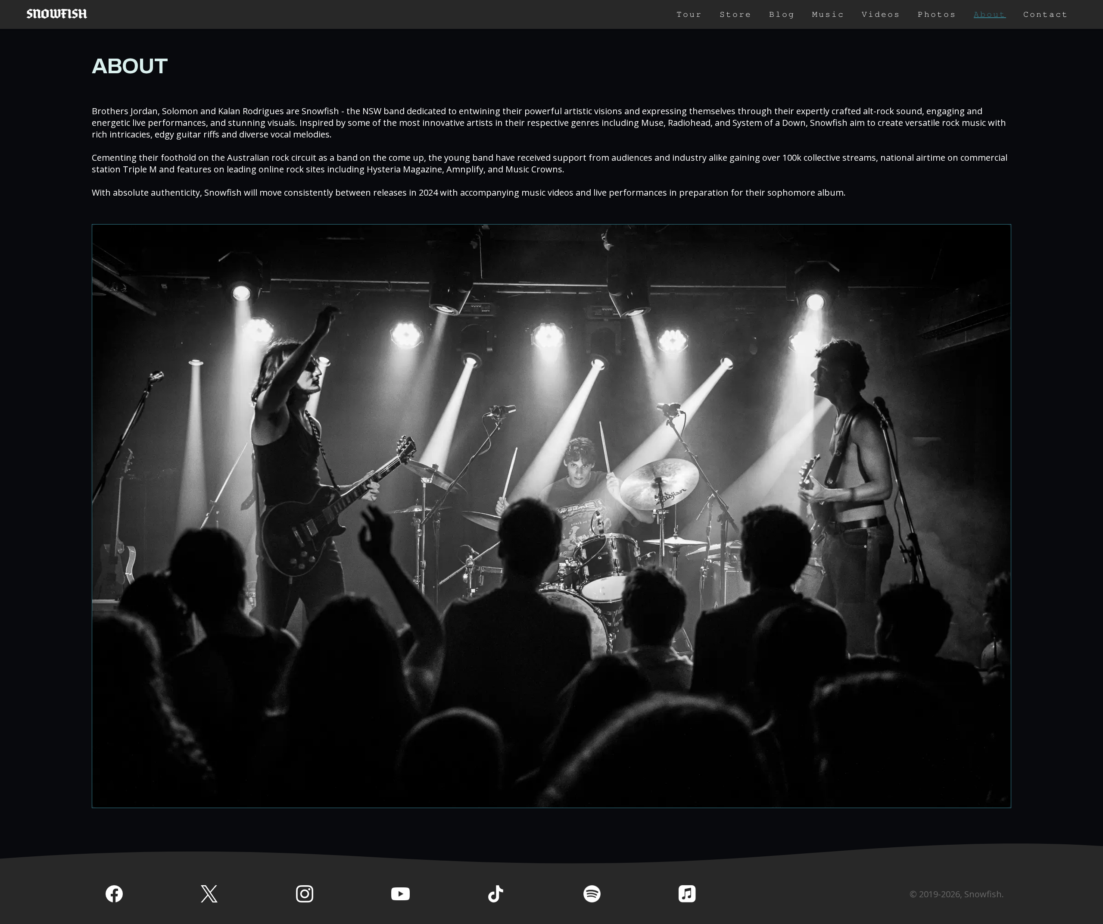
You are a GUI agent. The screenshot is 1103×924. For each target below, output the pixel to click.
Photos (937, 14)
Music (828, 14)
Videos (881, 14)
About (990, 14)
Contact (1046, 14)
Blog (782, 14)
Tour (689, 14)
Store (736, 14)
